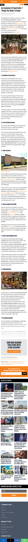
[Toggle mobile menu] (2, 1)
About (2, 507)
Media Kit (3, 510)
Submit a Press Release (7, 512)
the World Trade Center (13, 212)
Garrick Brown (13, 71)
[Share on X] (10, 540)
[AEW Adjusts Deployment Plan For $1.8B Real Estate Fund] (20, 408)
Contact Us (4, 517)
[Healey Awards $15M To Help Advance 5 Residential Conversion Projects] (7, 424)
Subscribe (24, 1)
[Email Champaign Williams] (10, 14)
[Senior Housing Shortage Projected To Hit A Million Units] (20, 457)
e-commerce (20, 23)
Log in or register (14, 351)
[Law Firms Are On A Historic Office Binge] (7, 441)
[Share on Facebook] (17, 540)
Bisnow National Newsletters (11, 486)
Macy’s (17, 195)
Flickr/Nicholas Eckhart (5, 171)
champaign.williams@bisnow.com (9, 359)
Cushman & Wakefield (13, 361)
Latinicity (10, 226)
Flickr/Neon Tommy (5, 289)
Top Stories (4, 532)
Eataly (10, 211)
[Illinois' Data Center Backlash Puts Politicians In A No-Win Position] (20, 474)
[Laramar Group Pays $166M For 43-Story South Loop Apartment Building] (20, 424)
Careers (3, 515)
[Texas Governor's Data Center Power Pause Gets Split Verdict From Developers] (7, 391)
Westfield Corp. (9, 364)
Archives (3, 524)
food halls (17, 32)
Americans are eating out (14, 28)
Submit (24, 373)
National (22, 4)
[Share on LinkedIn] (3, 540)
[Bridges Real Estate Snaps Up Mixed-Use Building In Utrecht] (7, 457)
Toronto (12, 214)
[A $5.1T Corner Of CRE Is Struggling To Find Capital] (7, 474)
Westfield (12, 193)
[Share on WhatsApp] (24, 540)
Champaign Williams (5, 14)
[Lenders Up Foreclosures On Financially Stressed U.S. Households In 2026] (7, 408)
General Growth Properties (17, 363)
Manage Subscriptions (7, 527)
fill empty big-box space (9, 179)
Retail (26, 4)
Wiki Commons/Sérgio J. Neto (7, 54)
